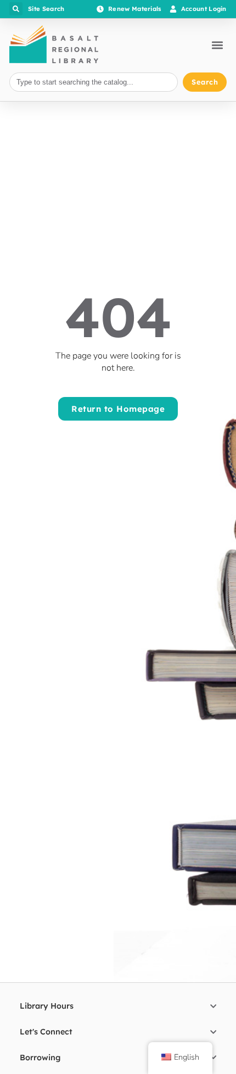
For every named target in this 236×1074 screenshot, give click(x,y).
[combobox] (93, 82)
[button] (16, 8)
